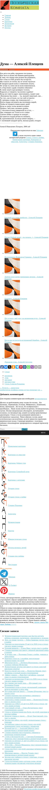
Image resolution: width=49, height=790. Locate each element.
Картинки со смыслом (16, 455)
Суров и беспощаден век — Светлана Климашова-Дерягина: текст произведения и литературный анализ (26, 738)
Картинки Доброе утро (17, 463)
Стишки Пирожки (35, 142)
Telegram (39, 130)
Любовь (8, 17)
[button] (43, 432)
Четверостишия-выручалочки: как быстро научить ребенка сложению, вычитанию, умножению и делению (26, 637)
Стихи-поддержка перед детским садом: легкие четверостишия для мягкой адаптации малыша (23, 762)
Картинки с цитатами (16, 480)
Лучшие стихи (13, 488)
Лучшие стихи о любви (17, 497)
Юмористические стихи (17, 539)
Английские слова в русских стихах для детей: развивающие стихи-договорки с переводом (23, 725)
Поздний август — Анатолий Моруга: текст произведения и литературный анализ (22, 729)
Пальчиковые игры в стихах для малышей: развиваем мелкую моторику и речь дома (25, 688)
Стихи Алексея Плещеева (15, 384)
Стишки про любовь (16, 556)
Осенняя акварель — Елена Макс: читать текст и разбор (26, 648)
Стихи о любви (38, 137)
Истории (8, 26)
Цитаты (8, 28)
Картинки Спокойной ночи (18, 472)
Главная (8, 15)
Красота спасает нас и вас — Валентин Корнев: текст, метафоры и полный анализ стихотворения (25, 672)
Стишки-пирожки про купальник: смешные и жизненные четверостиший (22, 734)
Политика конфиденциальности (36, 789)
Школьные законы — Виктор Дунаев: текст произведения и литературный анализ (22, 754)
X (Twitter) (12, 585)
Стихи (7, 19)
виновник (8, 376)
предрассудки (10, 382)
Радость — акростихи (9, 388)
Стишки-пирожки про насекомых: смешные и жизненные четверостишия (22, 697)
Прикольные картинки (21, 140)
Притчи (11, 531)
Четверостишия (14, 522)
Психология (9, 24)
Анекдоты (23, 142)
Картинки (8, 21)
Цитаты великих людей (17, 548)
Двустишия (12, 565)
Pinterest (11, 594)
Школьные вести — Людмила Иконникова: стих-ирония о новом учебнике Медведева (26, 664)
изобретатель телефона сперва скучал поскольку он (21, 390)
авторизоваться (41, 399)
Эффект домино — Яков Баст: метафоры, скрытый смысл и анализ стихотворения (24, 676)
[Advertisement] (24, 45)
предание (8, 380)
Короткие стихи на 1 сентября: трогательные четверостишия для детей (22, 660)
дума (6, 378)
